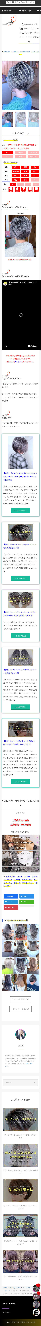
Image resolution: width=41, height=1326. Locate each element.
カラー (27, 876)
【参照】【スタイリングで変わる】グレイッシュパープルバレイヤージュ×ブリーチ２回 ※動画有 (20, 476)
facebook (10, 896)
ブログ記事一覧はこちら (20, 999)
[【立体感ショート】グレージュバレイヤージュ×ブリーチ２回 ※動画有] (33, 982)
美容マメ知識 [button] (26, 11)
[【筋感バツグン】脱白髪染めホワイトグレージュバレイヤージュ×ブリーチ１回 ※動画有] (33, 948)
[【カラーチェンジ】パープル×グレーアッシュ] (8, 982)
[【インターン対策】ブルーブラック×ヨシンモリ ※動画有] (20, 932)
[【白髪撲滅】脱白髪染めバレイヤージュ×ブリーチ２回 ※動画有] (20, 982)
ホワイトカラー (28, 883)
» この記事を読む (20, 510)
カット (20, 876)
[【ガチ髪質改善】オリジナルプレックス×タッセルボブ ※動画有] (8, 948)
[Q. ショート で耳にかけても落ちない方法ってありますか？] (20, 1190)
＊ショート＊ (15, 51)
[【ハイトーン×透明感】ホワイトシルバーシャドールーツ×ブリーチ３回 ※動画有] (8, 932)
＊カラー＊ (7, 51)
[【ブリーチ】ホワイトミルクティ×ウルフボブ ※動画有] (33, 965)
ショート (17, 880)
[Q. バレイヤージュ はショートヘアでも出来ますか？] (20, 1119)
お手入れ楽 (10, 876)
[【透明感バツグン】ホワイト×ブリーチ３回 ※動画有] (8, 965)
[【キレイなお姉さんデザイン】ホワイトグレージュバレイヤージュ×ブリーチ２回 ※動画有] (33, 932)
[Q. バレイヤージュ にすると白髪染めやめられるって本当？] (20, 1261)
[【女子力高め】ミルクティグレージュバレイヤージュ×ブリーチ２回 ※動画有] (20, 965)
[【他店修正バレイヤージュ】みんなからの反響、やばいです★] (20, 1225)
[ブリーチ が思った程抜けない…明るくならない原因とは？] (20, 1155)
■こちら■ (18, 362)
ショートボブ (27, 880)
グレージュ (8, 880)
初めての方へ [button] (8, 11)
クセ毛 (34, 876)
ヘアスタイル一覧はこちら (20, 1009)
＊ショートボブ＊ (25, 51)
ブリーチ (17, 883)
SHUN (14, 1322)
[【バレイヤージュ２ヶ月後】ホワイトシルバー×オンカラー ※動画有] (20, 948)
